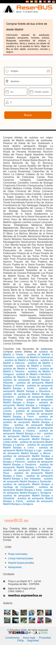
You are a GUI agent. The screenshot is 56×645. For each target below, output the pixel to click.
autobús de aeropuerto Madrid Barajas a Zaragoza (28, 502)
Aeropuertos (15, 567)
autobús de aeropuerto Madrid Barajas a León (28, 435)
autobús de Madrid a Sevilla (33, 365)
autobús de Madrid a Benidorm (33, 374)
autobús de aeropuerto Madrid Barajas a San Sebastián (28, 477)
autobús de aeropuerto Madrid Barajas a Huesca (28, 429)
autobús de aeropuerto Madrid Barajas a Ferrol (28, 415)
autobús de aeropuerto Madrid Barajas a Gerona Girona (28, 418)
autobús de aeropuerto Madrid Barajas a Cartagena (28, 403)
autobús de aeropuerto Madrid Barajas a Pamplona (28, 463)
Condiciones (12, 637)
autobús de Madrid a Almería (20, 368)
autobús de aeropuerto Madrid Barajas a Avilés (28, 387)
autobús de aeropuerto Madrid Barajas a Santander (28, 480)
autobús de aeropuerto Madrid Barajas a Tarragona (28, 491)
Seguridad (33, 640)
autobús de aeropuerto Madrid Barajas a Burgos (28, 401)
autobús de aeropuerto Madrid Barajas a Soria (28, 488)
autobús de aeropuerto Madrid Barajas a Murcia (28, 451)
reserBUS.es (16, 520)
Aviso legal (29, 637)
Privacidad (45, 637)
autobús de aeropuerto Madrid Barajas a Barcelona (28, 389)
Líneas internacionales (20, 558)
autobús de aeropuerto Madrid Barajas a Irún (28, 432)
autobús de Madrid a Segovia (21, 360)
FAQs (20, 640)
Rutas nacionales (17, 554)
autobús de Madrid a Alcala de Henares (27, 377)
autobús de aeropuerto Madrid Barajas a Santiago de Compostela (28, 485)
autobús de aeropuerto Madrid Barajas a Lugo (28, 449)
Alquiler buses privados (21, 562)
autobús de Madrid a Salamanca (35, 357)
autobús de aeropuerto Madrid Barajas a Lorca (28, 446)
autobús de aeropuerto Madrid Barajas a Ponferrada (28, 466)
